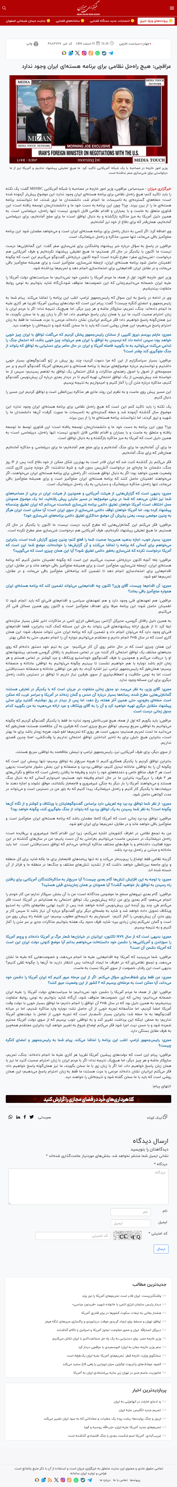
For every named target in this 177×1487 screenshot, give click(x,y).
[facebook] (25, 1117)
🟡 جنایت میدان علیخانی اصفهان (28, 21)
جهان (145, 44)
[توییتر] (77, 54)
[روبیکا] (64, 54)
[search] (4, 8)
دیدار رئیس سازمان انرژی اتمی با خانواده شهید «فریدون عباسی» (116, 1304)
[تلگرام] (111, 54)
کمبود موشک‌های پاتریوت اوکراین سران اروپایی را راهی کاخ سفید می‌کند (112, 1364)
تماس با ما (120, 1480)
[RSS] (50, 1481)
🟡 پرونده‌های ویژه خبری (156, 21)
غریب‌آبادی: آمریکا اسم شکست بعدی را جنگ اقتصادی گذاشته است (114, 1436)
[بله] (104, 55)
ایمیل (162, 1222)
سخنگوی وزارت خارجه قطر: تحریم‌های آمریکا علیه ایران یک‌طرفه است (114, 1356)
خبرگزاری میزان (159, 188)
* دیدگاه (160, 1164)
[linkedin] (18, 1117)
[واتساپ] (97, 54)
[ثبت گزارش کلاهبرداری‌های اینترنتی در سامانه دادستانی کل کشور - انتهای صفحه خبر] (88, 1099)
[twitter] (32, 1117)
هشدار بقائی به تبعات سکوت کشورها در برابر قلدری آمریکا (121, 1313)
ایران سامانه (78, 1473)
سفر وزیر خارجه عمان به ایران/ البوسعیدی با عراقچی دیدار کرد (119, 1347)
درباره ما (105, 1480)
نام (165, 1210)
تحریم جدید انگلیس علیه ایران (140, 1410)
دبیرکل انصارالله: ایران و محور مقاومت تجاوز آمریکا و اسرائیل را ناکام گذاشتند (109, 1330)
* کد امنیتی (157, 1233)
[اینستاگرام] (84, 54)
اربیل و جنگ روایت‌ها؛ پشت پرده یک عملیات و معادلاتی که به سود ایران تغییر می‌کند (102, 1419)
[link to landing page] (89, 8)
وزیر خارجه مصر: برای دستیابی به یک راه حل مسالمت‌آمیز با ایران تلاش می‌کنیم (107, 1338)
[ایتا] (90, 54)
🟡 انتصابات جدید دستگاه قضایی (112, 21)
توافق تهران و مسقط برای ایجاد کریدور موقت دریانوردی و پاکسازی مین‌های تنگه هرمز (103, 1321)
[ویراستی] (70, 54)
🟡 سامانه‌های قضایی (70, 21)
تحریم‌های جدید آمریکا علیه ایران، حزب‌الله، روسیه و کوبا (122, 1427)
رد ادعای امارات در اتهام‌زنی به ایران (137, 1402)
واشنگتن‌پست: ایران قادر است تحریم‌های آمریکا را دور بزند (121, 1296)
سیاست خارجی (129, 44)
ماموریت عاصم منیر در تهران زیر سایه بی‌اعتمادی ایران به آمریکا (117, 1373)
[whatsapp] (10, 1117)
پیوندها (135, 1480)
